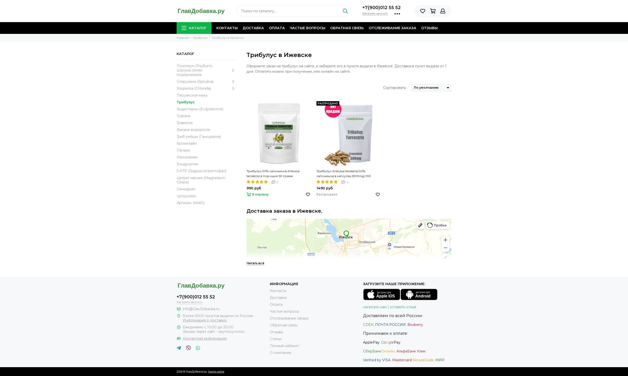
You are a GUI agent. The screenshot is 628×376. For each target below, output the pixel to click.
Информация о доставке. (205, 320)
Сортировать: (394, 87)
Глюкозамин (187, 157)
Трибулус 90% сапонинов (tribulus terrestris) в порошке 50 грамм (273, 173)
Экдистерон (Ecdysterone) (200, 109)
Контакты (227, 28)
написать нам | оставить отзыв (389, 307)
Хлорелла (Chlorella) (194, 88)
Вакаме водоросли (193, 129)
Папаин (183, 150)
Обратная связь (347, 28)
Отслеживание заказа (392, 28)
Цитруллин (186, 196)
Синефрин (186, 189)
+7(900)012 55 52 (381, 7)
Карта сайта (216, 371)
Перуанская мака (192, 95)
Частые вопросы (307, 28)
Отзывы (429, 28)
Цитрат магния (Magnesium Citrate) (201, 180)
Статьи (276, 339)
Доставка (253, 28)
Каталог (198, 28)
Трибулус (186, 102)
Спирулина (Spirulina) (195, 81)
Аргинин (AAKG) (191, 203)
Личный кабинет (285, 346)
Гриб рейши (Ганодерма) (199, 136)
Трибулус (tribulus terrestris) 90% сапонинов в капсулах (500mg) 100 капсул (343, 174)
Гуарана (183, 116)
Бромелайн (187, 143)
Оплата (277, 28)
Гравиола (185, 123)
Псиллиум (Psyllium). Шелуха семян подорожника (195, 70)
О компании (280, 352)
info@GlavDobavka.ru (201, 309)
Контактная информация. (205, 338)
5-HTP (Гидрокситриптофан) (201, 171)
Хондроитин (187, 164)
